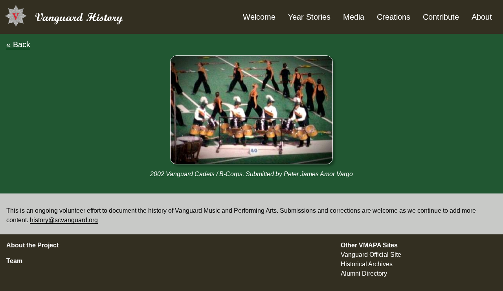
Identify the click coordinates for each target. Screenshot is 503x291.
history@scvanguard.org (64, 220)
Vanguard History (79, 17)
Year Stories (309, 17)
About (482, 17)
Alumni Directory (364, 273)
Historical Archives (367, 264)
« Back (18, 44)
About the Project (32, 245)
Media (353, 17)
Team (14, 261)
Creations (393, 17)
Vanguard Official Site (371, 254)
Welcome (259, 17)
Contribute (441, 17)
